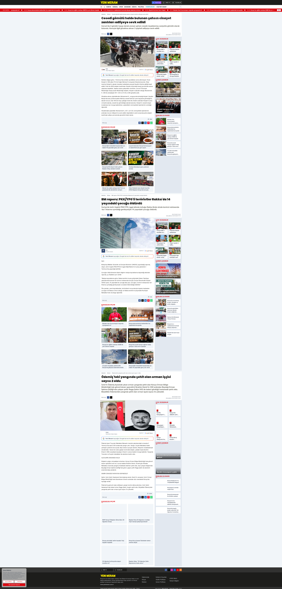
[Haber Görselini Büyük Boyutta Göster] (127, 52)
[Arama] (180, 7)
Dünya (134, 7)
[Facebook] (166, 570)
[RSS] (180, 570)
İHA (110, 69)
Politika (141, 7)
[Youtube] (177, 570)
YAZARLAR (119, 569)
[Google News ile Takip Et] (148, 69)
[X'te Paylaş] (111, 34)
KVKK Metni (173, 578)
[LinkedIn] (175, 570)
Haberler (103, 14)
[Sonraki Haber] (280, 10)
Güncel (115, 7)
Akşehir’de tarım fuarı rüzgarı (146, 10)
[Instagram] (172, 570)
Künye (144, 579)
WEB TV (105, 569)
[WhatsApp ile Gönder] (151, 123)
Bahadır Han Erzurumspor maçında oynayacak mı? (176, 10)
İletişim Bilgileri (174, 581)
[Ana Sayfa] (104, 7)
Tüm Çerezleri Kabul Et (14, 584)
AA (109, 250)
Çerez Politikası (160, 582)
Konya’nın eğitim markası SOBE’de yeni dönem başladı (72, 10)
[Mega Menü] (101, 7)
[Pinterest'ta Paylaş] (148, 123)
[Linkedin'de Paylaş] (145, 123)
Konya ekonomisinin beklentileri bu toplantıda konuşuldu (32, 10)
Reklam (144, 582)
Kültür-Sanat (162, 7)
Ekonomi (127, 7)
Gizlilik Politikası (161, 579)
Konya (108, 7)
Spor (121, 7)
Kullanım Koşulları (161, 577)
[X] (169, 570)
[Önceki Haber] (278, 10)
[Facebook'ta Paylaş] (108, 34)
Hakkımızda (145, 577)
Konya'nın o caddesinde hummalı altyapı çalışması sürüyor (112, 10)
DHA (111, 433)
